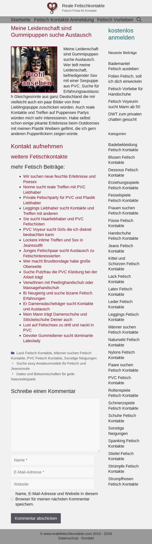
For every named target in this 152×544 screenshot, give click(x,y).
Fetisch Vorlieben (115, 19)
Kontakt (88, 538)
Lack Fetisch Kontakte (34, 353)
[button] (139, 19)
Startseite (21, 19)
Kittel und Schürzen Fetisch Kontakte (123, 263)
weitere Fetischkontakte (39, 157)
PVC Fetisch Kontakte (44, 358)
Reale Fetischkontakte (83, 5)
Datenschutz (68, 538)
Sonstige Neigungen (80, 358)
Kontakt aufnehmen (37, 146)
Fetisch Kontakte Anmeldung (64, 19)
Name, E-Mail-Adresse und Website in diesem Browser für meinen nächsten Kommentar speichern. (56, 499)
